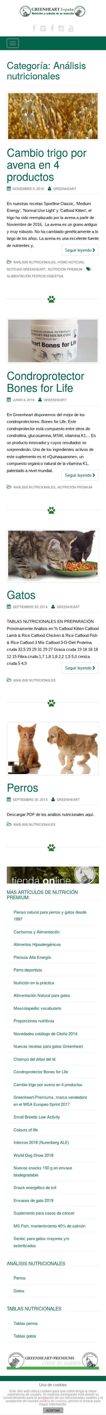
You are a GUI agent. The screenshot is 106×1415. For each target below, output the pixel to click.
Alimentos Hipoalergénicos (37, 944)
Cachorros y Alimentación (37, 931)
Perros (22, 787)
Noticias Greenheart (26, 269)
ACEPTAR (53, 1410)
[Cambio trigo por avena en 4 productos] (53, 116)
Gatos (21, 594)
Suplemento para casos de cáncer (44, 1213)
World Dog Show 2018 (33, 1155)
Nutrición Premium (65, 269)
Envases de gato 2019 (33, 1200)
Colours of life (26, 1129)
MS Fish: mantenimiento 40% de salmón (49, 1226)
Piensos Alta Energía (32, 957)
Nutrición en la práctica (34, 982)
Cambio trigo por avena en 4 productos (46, 164)
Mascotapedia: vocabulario (37, 1008)
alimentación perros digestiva (35, 276)
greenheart (64, 188)
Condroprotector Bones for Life (45, 381)
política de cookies (53, 1401)
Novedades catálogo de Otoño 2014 (45, 1033)
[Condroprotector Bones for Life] (53, 341)
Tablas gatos (25, 1336)
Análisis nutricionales (34, 262)
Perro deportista (28, 970)
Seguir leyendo (78, 250)
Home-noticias (71, 262)
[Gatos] (53, 556)
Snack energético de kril (35, 1187)
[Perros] (53, 748)
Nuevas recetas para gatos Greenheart (48, 1046)
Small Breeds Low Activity (37, 1117)
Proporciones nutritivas (34, 1020)
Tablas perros (26, 1323)
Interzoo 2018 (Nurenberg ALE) (41, 1142)
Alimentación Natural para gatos (42, 995)
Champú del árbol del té (34, 1059)
